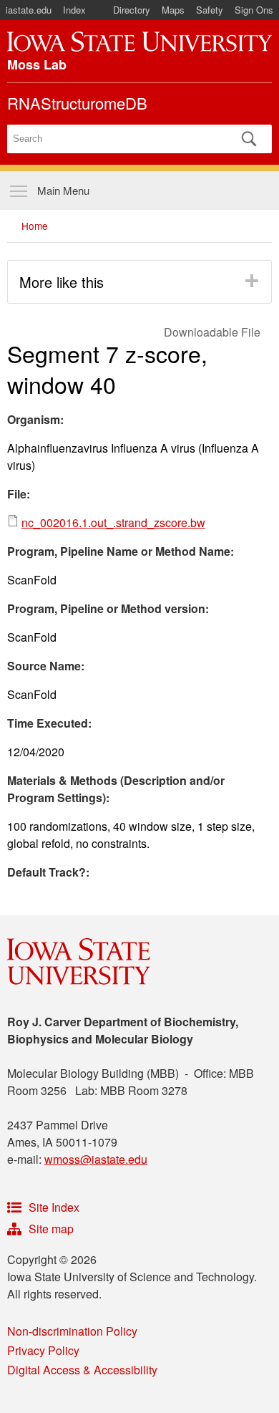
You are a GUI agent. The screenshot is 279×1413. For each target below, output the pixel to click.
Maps (173, 9)
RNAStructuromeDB (77, 103)
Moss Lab (37, 64)
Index (74, 9)
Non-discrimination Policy (72, 1331)
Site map (51, 1228)
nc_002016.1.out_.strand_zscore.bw (113, 522)
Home (34, 225)
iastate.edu (29, 9)
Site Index (54, 1207)
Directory (131, 9)
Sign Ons (254, 9)
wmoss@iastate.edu (95, 1159)
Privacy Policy (43, 1350)
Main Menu (63, 190)
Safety (209, 9)
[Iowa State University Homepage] (139, 42)
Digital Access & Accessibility (82, 1369)
